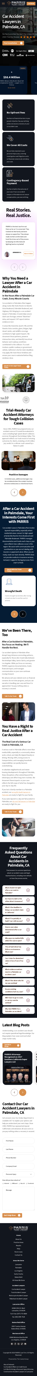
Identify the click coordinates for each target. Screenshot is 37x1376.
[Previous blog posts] (14, 1092)
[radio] (5, 1183)
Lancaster (18, 1264)
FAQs (18, 1249)
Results (18, 1246)
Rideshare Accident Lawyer (19, 1299)
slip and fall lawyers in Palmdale (23, 801)
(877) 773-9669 (22, 1314)
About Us (18, 1239)
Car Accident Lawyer (18, 1289)
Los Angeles (19, 1271)
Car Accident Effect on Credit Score (15, 1367)
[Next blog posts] (22, 1092)
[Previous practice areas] (14, 614)
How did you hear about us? (11, 1180)
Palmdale (18, 1268)
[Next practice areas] (22, 614)
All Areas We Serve (18, 1280)
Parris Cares (18, 1252)
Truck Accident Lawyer (18, 1292)
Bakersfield (18, 1277)
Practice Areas (18, 1242)
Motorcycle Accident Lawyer (18, 1296)
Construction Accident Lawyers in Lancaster (18, 1372)
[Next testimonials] (22, 267)
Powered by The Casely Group (19, 1359)
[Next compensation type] (22, 492)
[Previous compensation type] (14, 492)
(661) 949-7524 (20, 1317)
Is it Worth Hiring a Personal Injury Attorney (18, 1369)
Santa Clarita (18, 1274)
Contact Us (18, 1255)
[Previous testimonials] (14, 267)
